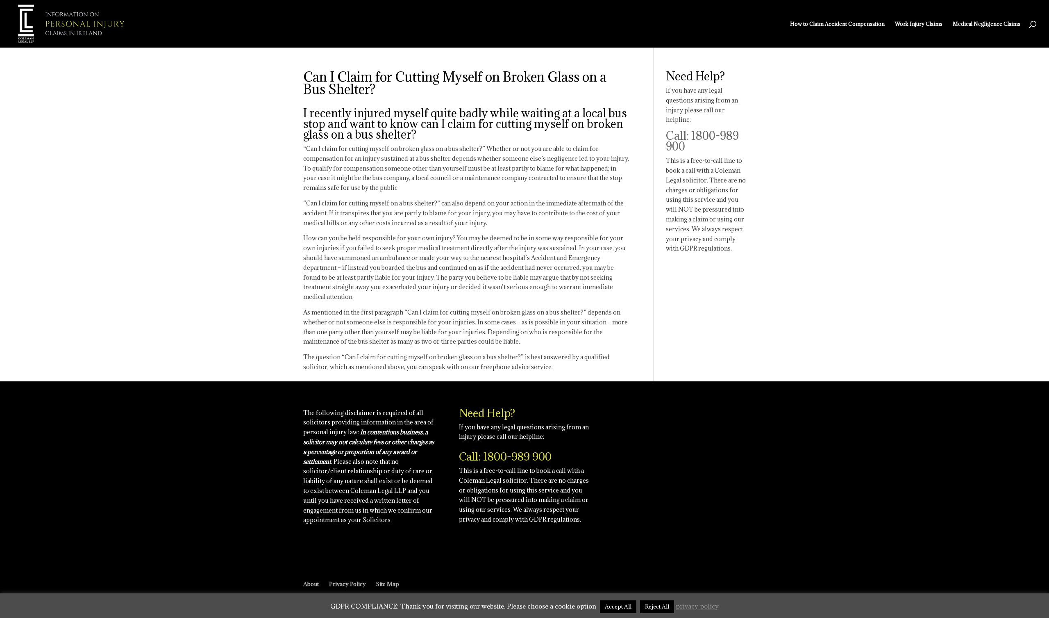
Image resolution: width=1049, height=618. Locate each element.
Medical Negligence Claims (986, 24)
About (311, 584)
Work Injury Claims (918, 24)
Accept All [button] (618, 606)
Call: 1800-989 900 (702, 141)
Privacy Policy (347, 584)
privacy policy (697, 606)
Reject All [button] (657, 606)
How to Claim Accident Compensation (837, 24)
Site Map (387, 584)
